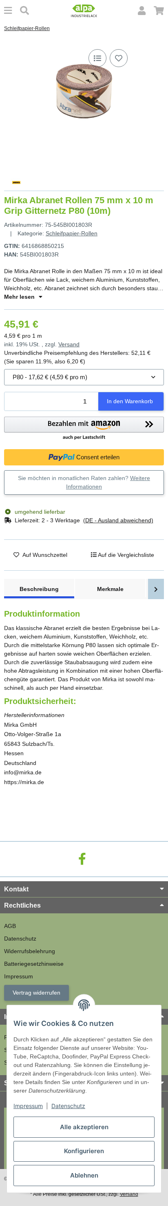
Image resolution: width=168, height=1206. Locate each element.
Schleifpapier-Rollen (71, 233)
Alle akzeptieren (84, 1127)
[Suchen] (24, 10)
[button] (142, 10)
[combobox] (84, 377)
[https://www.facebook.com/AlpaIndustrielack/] (82, 859)
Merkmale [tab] (110, 589)
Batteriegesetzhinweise (34, 963)
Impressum (28, 1105)
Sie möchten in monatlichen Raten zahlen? (84, 482)
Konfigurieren (84, 1151)
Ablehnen (84, 1175)
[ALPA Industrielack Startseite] (83, 10)
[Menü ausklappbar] (8, 10)
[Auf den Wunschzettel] (119, 58)
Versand (69, 344)
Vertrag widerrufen (36, 992)
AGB (10, 926)
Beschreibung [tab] (39, 589)
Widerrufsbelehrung (29, 951)
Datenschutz (68, 1105)
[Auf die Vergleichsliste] (97, 58)
